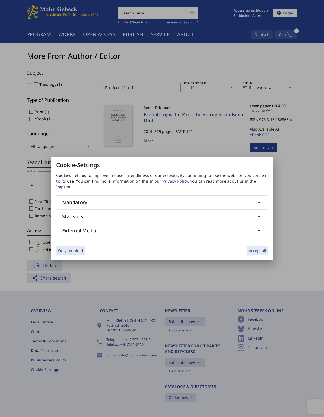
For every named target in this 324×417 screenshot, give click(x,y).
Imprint (63, 186)
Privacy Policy (175, 181)
